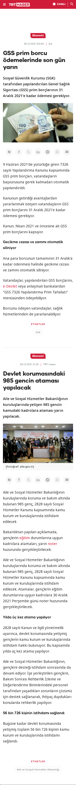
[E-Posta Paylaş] (66, 152)
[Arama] (72, 4)
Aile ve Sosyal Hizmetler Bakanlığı (38, 769)
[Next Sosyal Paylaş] (9, 152)
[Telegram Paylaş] (47, 152)
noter (52, 543)
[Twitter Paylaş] (28, 152)
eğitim (24, 537)
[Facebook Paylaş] (19, 152)
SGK (38, 332)
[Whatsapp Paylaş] (57, 152)
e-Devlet (10, 286)
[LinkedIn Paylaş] (38, 152)
